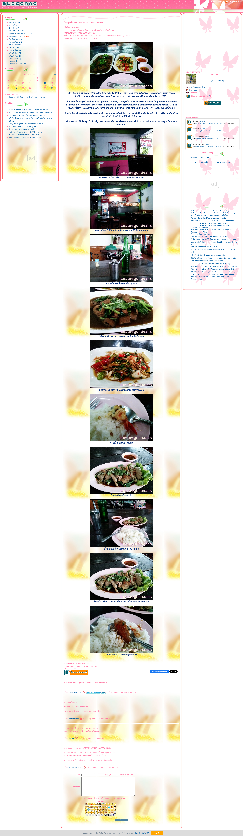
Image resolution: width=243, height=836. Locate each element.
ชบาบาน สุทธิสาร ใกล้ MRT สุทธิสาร (23, 126)
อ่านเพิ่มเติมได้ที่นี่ (142, 833)
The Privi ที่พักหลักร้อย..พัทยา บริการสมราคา (208, 261)
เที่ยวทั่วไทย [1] (15, 50)
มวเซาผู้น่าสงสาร (76, 767)
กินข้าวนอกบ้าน (15, 36)
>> (55, 74)
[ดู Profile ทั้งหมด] (217, 81)
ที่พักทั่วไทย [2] (14, 28)
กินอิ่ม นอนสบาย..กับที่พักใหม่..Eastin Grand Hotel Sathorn (213, 239)
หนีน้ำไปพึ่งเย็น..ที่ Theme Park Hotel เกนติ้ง (208, 255)
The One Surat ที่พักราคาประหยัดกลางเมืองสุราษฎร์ (211, 263)
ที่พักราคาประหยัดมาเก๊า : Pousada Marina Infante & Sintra (214, 269)
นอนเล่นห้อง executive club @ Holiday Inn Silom (210, 236)
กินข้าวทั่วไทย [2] (15, 42)
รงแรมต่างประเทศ (16, 31)
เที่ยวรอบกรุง (14, 48)
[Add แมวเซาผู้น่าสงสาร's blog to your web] (212, 162)
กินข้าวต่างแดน (15, 45)
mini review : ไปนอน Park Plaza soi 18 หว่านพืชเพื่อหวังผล (214, 266)
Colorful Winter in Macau (201, 227)
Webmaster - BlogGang (199, 157)
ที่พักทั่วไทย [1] (14, 25)
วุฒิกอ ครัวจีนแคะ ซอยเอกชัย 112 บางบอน (25, 132)
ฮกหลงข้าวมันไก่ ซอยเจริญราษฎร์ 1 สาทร (25, 138)
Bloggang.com (196, 279)
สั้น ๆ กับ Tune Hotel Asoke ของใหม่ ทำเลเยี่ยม (209, 218)
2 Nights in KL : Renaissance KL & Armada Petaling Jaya (213, 213)
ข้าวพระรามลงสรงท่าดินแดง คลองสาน (24, 135)
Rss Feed (193, 90)
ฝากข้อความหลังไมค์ (197, 87)
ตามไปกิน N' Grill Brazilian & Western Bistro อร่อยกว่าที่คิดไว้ (214, 221)
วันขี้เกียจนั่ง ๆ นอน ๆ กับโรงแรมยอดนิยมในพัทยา (210, 215)
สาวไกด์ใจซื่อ (74, 719)
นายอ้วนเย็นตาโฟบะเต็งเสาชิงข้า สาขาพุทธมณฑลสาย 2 (31, 113)
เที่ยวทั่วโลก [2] (15, 59)
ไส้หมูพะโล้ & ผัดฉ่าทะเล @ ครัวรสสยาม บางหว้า (28, 97)
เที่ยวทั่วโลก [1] (15, 56)
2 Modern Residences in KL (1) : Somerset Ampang (211, 223)
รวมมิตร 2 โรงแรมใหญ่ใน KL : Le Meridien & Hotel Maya (213, 272)
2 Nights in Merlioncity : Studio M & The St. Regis (210, 211)
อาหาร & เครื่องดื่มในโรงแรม (20, 34)
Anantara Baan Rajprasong (202, 234)
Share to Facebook (159, 671)
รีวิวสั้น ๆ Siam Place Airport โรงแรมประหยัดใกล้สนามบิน (213, 258)
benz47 (72, 738)
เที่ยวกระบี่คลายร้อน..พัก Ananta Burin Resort (208, 247)
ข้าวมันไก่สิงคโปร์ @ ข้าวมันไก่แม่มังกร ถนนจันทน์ (28, 110)
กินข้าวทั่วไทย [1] (15, 39)
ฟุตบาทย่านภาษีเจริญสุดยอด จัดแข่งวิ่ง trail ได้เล (210, 277)
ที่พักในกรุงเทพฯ (15, 22)
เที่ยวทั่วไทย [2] (15, 53)
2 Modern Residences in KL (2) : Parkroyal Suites (210, 225)
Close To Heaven (76, 692)
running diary (14, 61)
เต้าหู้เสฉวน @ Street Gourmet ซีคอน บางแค (27, 124)
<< (6, 74)
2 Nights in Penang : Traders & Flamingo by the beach (212, 274)
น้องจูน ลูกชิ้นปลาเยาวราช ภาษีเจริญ (23, 129)
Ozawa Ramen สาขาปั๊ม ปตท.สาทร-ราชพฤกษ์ (27, 115)
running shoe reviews (17, 63)
